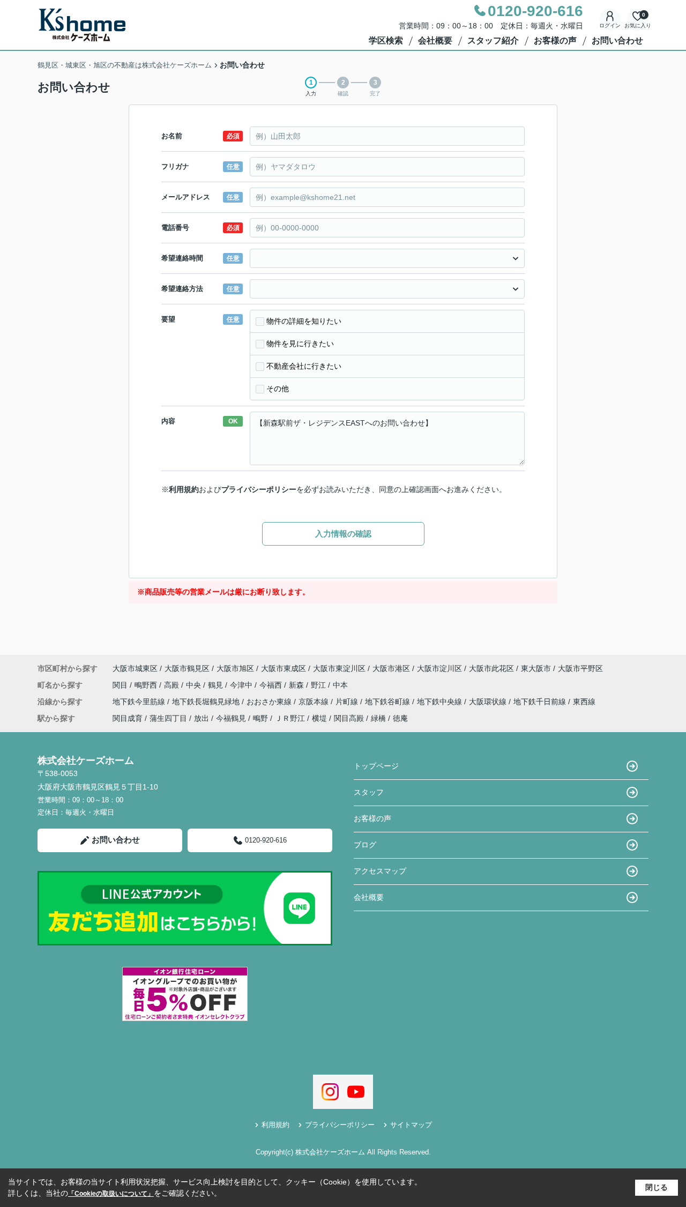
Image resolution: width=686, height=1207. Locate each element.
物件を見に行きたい (300, 343)
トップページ (376, 766)
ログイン (610, 25)
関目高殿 (349, 718)
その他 (277, 388)
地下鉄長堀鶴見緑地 (207, 701)
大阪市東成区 (283, 668)
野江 (319, 685)
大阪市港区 (391, 668)
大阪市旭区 (235, 668)
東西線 (584, 701)
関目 (121, 685)
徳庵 (400, 718)
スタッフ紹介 (493, 40)
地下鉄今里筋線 (140, 701)
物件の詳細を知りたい (303, 321)
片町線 (347, 701)
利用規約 (184, 489)
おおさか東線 (270, 701)
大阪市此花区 (491, 668)
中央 (194, 685)
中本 (340, 685)
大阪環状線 (489, 701)
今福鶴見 (231, 718)
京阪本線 (315, 701)
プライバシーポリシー (258, 489)
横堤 (319, 718)
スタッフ (369, 792)
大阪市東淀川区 (339, 668)
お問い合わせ (617, 40)
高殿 (172, 685)
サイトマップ (411, 1125)
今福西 (271, 685)
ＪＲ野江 (290, 718)
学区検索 (386, 40)
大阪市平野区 (580, 668)
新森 (297, 685)
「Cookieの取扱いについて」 (111, 1193)
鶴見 (216, 685)
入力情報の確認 (343, 533)
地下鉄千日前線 (540, 701)
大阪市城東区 (135, 668)
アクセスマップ (380, 871)
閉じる (656, 1187)
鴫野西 (147, 685)
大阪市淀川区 (439, 668)
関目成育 (128, 718)
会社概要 (435, 40)
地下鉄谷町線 (388, 701)
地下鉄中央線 (440, 701)
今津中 (242, 685)
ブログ (365, 844)
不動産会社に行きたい (303, 366)
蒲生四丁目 (168, 718)
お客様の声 (555, 40)
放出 (201, 718)
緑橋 (378, 718)
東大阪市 (536, 668)
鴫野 (260, 718)
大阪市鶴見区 (187, 668)
